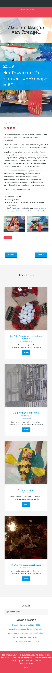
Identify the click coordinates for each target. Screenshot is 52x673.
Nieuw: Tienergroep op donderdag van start (26, 629)
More (25, 352)
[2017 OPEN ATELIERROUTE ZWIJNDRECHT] (26, 385)
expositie (8, 238)
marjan (20, 123)
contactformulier (38, 211)
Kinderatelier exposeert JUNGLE (26, 637)
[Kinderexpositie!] (26, 462)
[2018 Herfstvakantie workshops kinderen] (26, 308)
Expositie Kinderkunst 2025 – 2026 (26, 625)
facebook (22, 13)
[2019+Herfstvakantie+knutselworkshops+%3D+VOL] (5, 128)
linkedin (26, 13)
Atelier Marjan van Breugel (26, 30)
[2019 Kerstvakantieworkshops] (26, 537)
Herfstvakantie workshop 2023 (26, 641)
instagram (30, 13)
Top (25, 667)
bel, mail (19, 211)
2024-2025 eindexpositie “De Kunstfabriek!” (26, 633)
